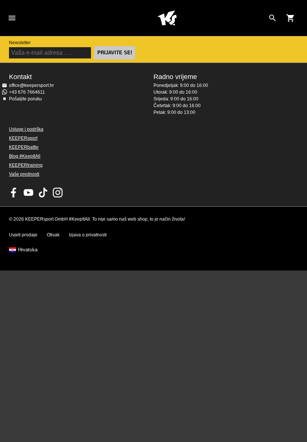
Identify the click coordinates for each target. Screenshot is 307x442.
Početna (167, 17)
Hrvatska (27, 249)
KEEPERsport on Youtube (28, 192)
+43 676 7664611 (27, 92)
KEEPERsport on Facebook (14, 192)
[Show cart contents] (290, 17)
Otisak (53, 234)
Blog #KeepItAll (24, 156)
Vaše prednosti (24, 174)
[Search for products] (272, 17)
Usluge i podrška (26, 129)
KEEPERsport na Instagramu (58, 192)
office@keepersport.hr (31, 85)
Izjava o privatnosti (88, 234)
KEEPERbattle (24, 147)
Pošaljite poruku (25, 99)
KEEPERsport (23, 138)
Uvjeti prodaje (23, 234)
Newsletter (20, 42)
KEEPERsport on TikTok (43, 192)
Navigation (12, 18)
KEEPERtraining (26, 165)
